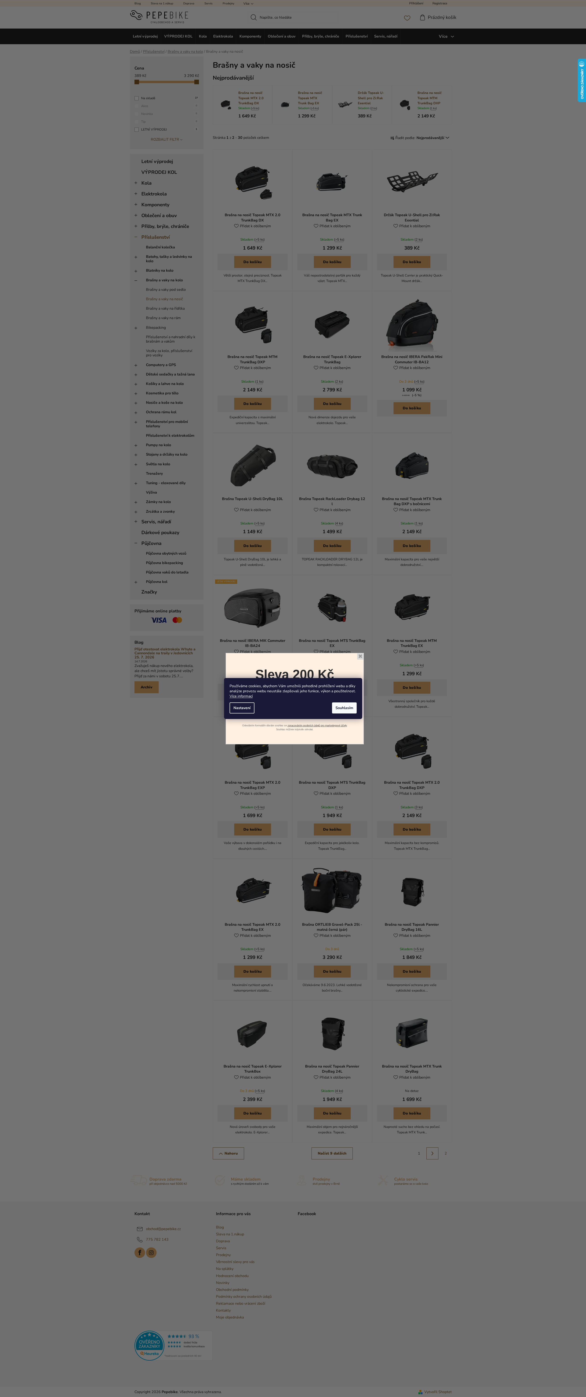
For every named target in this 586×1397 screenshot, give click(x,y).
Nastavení (242, 707)
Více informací (241, 696)
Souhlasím (344, 707)
